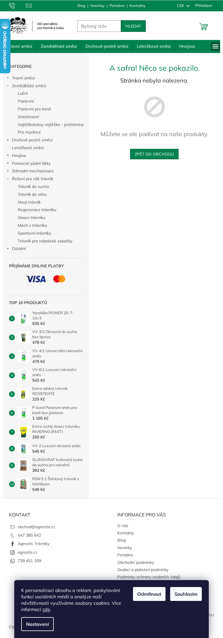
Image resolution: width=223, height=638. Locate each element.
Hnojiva (17, 155)
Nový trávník (26, 202)
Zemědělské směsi (27, 85)
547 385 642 (27, 535)
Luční (20, 93)
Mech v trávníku (30, 225)
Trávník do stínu (29, 194)
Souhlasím (183, 594)
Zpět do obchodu (152, 154)
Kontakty (135, 5)
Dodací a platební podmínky (140, 569)
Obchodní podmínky (133, 562)
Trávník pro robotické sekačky (42, 241)
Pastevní (23, 101)
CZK (179, 5)
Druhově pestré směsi (30, 139)
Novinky (95, 5)
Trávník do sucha (30, 186)
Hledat (131, 26)
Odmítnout (147, 594)
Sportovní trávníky (32, 233)
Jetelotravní (26, 116)
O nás (120, 525)
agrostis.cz (25, 552)
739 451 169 (27, 560)
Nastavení (35, 624)
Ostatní (16, 248)
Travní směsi (21, 78)
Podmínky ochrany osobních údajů (146, 576)
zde (44, 609)
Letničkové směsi (26, 147)
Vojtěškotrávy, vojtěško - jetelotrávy (48, 124)
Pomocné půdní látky (29, 163)
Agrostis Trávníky (31, 543)
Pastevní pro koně (32, 108)
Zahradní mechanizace (30, 170)
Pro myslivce (27, 132)
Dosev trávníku (29, 217)
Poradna (115, 5)
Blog (79, 5)
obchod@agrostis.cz (34, 526)
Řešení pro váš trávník (30, 178)
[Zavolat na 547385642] (15, 5)
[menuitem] (17, 46)
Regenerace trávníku (34, 209)
